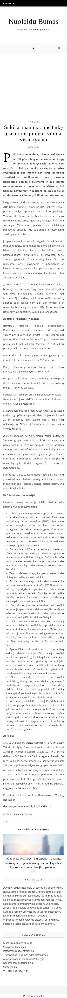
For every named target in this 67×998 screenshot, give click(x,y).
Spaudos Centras (23, 814)
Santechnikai (10, 966)
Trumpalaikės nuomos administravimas (25, 954)
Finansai (33, 122)
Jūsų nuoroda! (15, 970)
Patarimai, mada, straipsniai (18, 950)
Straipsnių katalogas (14, 946)
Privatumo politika (33, 996)
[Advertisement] (33, 82)
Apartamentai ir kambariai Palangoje (23, 958)
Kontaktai (9, 3)
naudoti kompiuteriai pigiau (18, 962)
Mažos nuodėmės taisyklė (17, 942)
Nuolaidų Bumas (33, 21)
